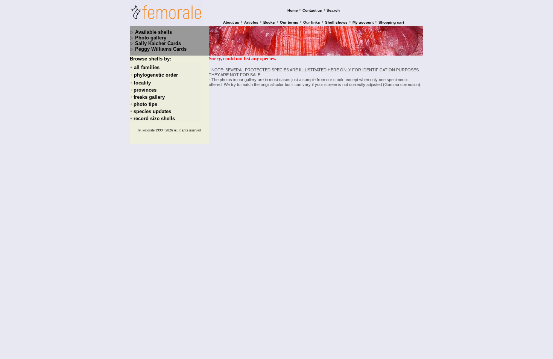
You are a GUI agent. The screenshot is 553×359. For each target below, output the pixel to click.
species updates (152, 111)
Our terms (289, 22)
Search (333, 10)
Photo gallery (150, 38)
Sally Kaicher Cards (158, 43)
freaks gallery (149, 97)
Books (269, 22)
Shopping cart (391, 22)
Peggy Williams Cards (161, 49)
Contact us (312, 10)
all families (147, 67)
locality (142, 83)
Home (292, 10)
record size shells (154, 118)
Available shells (153, 32)
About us (231, 22)
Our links (311, 22)
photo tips (145, 104)
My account (363, 22)
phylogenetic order (156, 75)
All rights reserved (187, 130)
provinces (145, 90)
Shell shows (336, 22)
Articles (251, 22)
